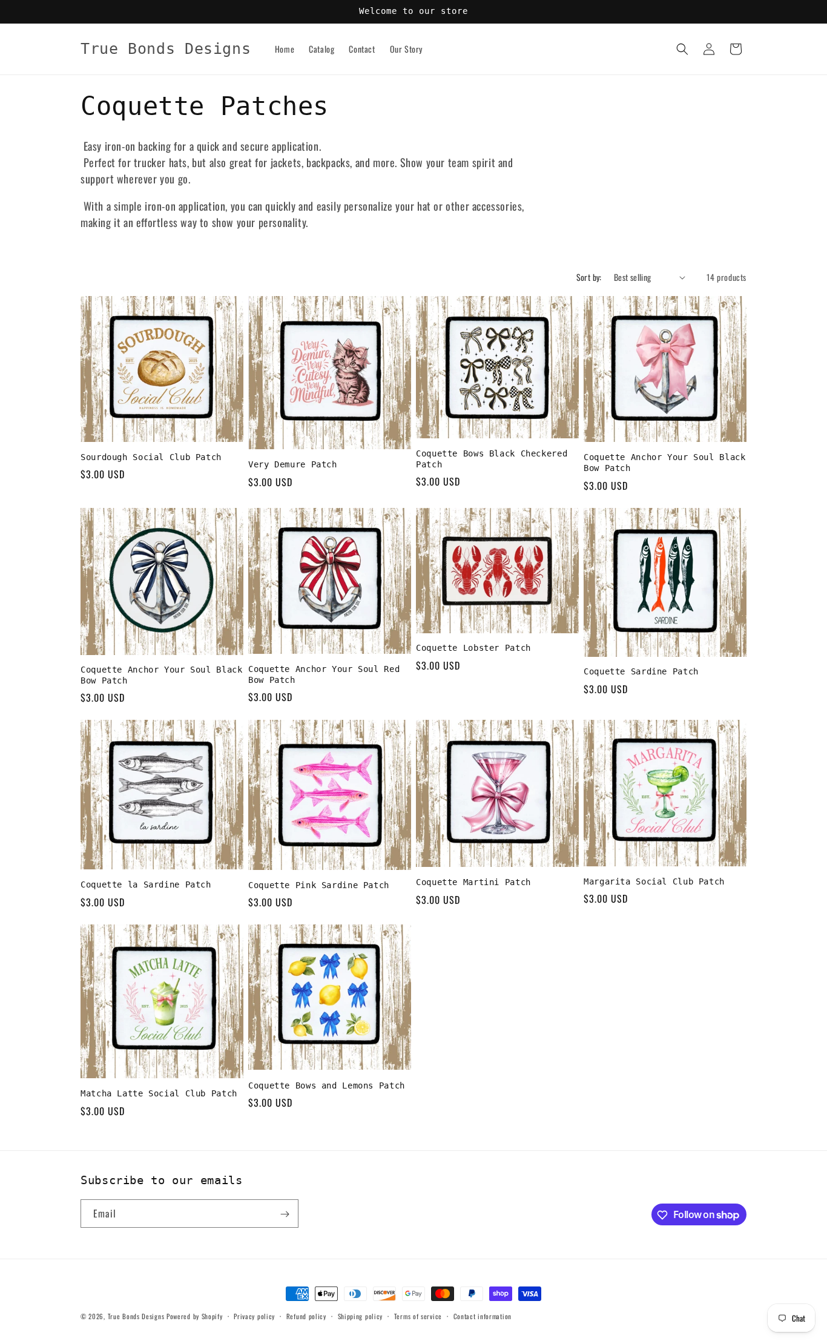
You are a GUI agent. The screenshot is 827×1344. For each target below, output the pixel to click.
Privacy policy (254, 1315)
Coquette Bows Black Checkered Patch (491, 459)
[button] (682, 49)
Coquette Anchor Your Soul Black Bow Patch (665, 462)
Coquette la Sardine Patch (146, 884)
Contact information (482, 1315)
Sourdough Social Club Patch (151, 457)
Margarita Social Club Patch (654, 881)
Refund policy (306, 1315)
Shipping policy (360, 1315)
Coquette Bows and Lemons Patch (326, 1085)
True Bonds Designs (136, 1316)
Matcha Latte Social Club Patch (159, 1093)
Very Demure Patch (292, 464)
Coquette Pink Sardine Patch (318, 885)
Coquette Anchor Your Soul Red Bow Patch (324, 674)
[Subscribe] (284, 1214)
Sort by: (589, 277)
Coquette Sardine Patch (641, 671)
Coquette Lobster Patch (473, 648)
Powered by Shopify (194, 1316)
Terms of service (418, 1315)
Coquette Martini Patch (473, 882)
